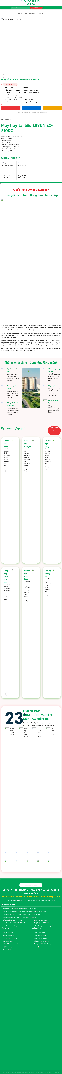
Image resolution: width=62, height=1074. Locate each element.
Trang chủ (22, 13)
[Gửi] (31, 7)
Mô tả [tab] (2, 120)
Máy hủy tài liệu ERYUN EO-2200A (23, 177)
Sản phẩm (33, 13)
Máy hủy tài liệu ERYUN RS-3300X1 (7, 177)
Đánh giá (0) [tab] (8, 120)
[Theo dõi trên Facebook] (49, 7)
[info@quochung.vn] (44, 7)
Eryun (41, 13)
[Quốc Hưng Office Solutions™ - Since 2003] (31, 3)
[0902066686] (47, 7)
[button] (3, 3)
